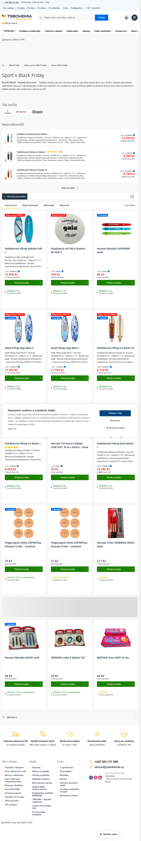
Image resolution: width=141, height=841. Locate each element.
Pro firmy (30, 8)
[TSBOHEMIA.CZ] (17, 17)
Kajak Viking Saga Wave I (65, 348)
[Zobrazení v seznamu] (133, 196)
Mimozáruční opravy (42, 783)
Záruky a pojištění (41, 775)
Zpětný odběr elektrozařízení (39, 788)
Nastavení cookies (69, 795)
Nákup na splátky (40, 771)
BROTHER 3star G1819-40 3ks (113, 657)
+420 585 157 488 (11, 2)
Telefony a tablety (53, 31)
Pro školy (41, 8)
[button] (94, 8)
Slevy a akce (11, 23)
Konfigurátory (76, 8)
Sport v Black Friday (59, 65)
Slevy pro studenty (14, 785)
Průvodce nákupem (14, 767)
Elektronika (72, 31)
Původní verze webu (14, 797)
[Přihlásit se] (126, 18)
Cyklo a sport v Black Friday (35, 65)
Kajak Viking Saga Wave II (19, 348)
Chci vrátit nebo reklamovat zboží (13, 780)
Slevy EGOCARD (12, 789)
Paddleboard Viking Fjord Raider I (32, 134)
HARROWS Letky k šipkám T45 (68, 657)
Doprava (36, 767)
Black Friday (14, 65)
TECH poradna (12, 801)
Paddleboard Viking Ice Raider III (32, 170)
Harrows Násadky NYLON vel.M (22, 657)
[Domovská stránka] (3, 66)
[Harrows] (37, 111)
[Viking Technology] (7, 111)
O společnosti (66, 767)
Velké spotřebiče (102, 31)
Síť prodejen (66, 771)
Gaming (86, 31)
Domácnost (120, 31)
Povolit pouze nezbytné (115, 428)
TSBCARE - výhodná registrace (41, 800)
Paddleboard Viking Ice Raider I (31, 152)
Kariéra (63, 779)
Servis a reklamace (14, 775)
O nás (65, 8)
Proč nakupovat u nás (15, 771)
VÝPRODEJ (9, 31)
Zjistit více (12, 428)
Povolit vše (115, 413)
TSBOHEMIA (110, 776)
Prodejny (21, 8)
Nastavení (115, 420)
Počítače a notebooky (29, 31)
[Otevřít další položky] (41, 282)
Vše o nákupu (8, 8)
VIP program (11, 804)
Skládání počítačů (40, 779)
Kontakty (64, 775)
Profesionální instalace (39, 813)
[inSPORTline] (21, 111)
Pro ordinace (54, 8)
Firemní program (13, 793)
